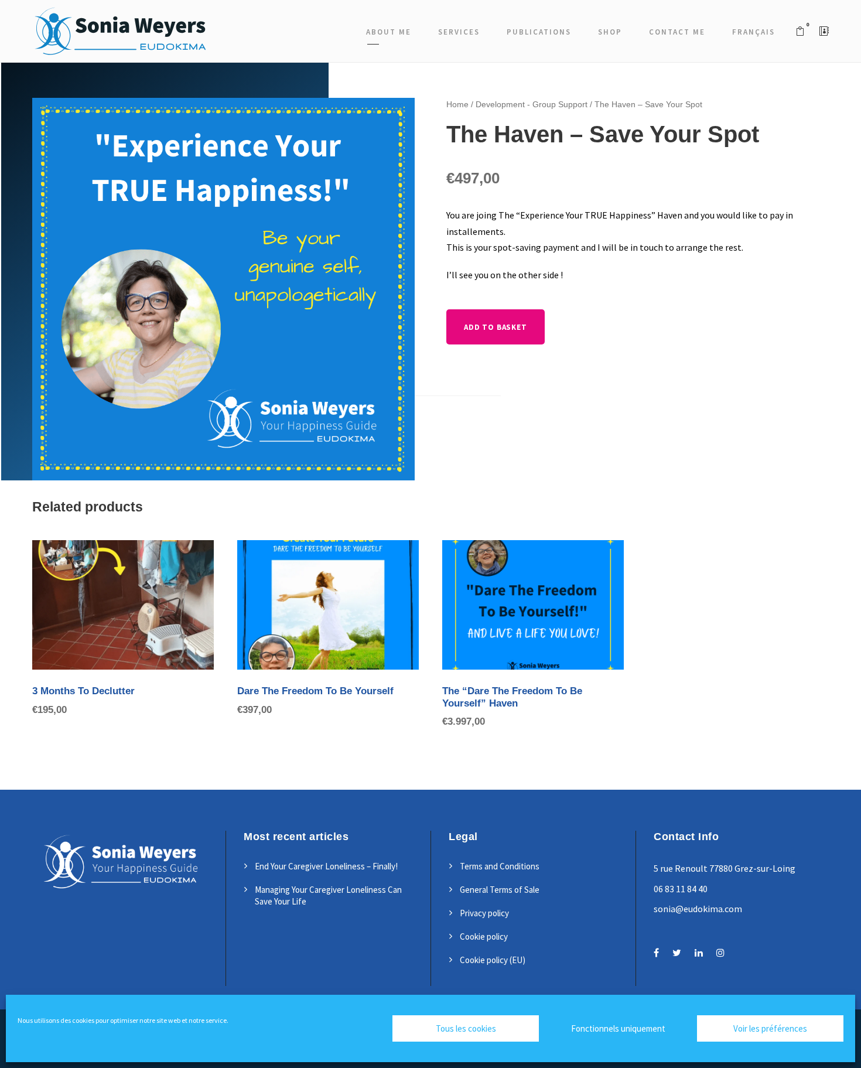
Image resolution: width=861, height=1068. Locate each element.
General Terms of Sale (499, 889)
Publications (539, 32)
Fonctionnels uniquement (618, 1028)
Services (459, 32)
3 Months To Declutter (83, 691)
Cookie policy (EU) (492, 959)
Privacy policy (484, 913)
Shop (610, 32)
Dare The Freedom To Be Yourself (315, 691)
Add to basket (495, 327)
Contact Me (677, 32)
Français (753, 32)
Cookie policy (484, 936)
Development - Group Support (531, 104)
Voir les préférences (770, 1028)
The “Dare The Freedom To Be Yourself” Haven (512, 696)
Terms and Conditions (499, 866)
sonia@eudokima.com (698, 909)
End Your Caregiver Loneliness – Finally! (326, 866)
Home (457, 104)
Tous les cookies (466, 1028)
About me (388, 32)
